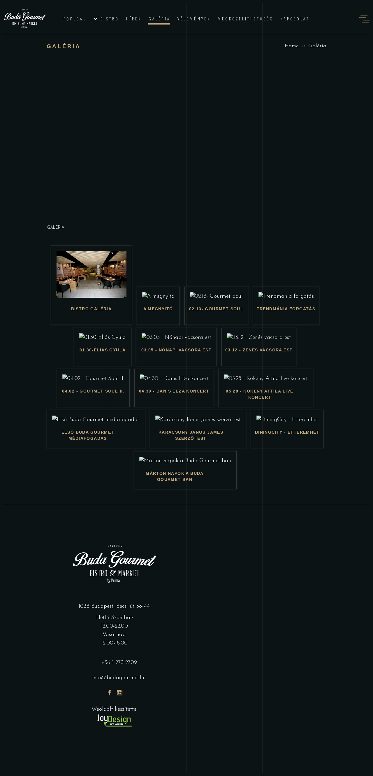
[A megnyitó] (158, 296)
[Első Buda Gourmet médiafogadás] (96, 420)
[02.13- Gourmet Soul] (216, 296)
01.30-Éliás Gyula (103, 350)
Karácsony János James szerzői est (191, 435)
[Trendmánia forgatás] (286, 296)
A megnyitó (158, 308)
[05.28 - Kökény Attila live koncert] (266, 378)
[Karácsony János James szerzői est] (198, 420)
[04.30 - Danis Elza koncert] (174, 378)
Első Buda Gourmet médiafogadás (87, 435)
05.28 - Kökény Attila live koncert (259, 394)
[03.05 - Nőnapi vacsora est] (176, 337)
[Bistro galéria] (91, 296)
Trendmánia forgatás (286, 308)
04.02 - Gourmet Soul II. (93, 391)
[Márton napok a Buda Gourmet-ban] (185, 461)
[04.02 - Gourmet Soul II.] (93, 378)
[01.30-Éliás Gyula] (102, 337)
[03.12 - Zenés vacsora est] (259, 337)
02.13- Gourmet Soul (216, 308)
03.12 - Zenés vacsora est (259, 350)
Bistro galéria (91, 308)
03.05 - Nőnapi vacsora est (176, 350)
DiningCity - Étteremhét (287, 432)
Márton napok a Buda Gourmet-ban (175, 476)
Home (292, 46)
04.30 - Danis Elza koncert (174, 391)
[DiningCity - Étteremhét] (287, 420)
